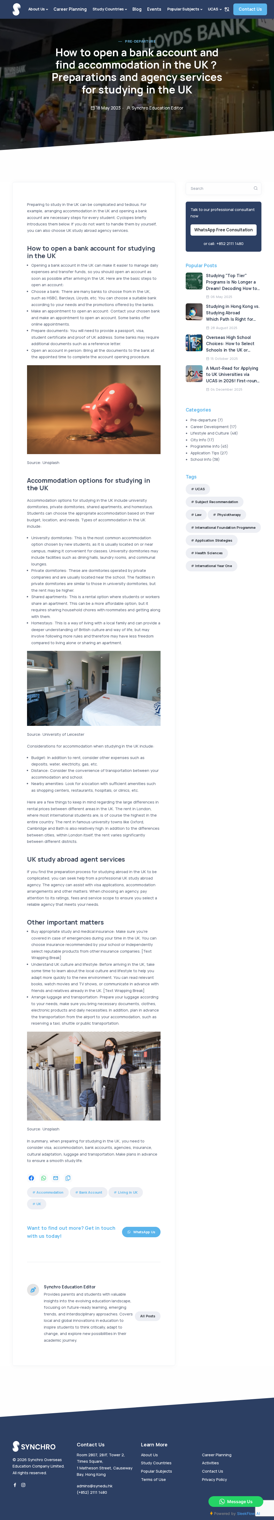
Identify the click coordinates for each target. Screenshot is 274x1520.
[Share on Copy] (68, 1178)
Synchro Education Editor (70, 1287)
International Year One (213, 566)
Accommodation (49, 1192)
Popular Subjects (183, 9)
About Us (36, 9)
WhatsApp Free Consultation (223, 230)
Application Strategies (213, 540)
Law (198, 514)
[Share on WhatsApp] (43, 1178)
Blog (137, 9)
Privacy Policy (214, 1479)
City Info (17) (202, 439)
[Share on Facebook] (31, 1178)
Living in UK (128, 1192)
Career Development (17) (214, 426)
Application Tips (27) (209, 452)
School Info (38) (205, 459)
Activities (210, 1462)
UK (38, 1204)
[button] (227, 9)
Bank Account (90, 1192)
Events (154, 9)
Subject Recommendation (216, 502)
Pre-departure (140, 41)
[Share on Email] (55, 1178)
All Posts (147, 1316)
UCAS (213, 9)
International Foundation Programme (225, 527)
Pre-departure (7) (207, 420)
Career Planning (70, 9)
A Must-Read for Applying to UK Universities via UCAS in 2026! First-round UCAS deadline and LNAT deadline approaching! (233, 381)
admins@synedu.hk (94, 1485)
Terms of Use (153, 1479)
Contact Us (250, 9)
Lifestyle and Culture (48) (214, 433)
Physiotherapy (229, 514)
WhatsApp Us (144, 1232)
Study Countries (108, 9)
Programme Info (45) (210, 446)
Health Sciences (209, 553)
